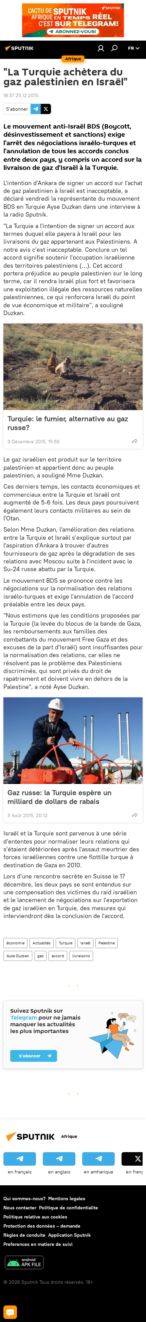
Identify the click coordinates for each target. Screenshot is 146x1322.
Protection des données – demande (41, 1226)
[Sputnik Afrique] (20, 51)
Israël (85, 942)
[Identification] (101, 48)
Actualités (42, 942)
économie (15, 942)
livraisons (81, 955)
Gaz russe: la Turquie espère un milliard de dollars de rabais (59, 797)
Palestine (106, 942)
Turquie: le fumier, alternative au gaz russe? (67, 423)
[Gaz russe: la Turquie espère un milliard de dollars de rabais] (73, 740)
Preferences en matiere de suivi (38, 1244)
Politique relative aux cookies (35, 1217)
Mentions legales (66, 1198)
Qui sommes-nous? (24, 1198)
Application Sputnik (69, 1235)
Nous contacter (19, 1208)
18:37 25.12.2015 (20, 95)
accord (58, 955)
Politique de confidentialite (68, 1208)
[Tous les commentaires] (10, 1312)
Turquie (65, 942)
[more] (135, 441)
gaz (40, 955)
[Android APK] (24, 1263)
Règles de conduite (24, 1235)
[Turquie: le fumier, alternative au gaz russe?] (73, 366)
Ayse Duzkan (17, 955)
